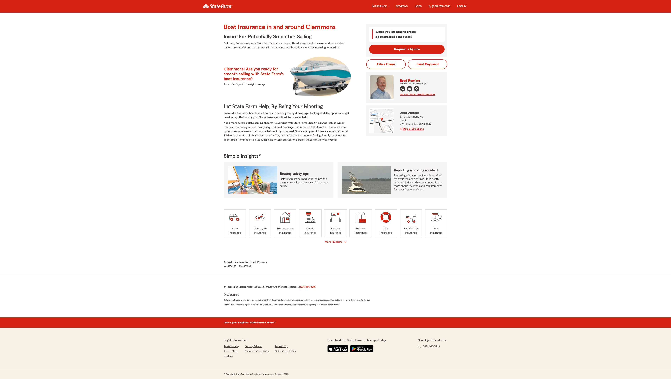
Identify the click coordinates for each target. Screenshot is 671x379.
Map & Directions (413, 128)
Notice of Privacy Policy (257, 351)
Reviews (402, 6)
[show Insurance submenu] (388, 6)
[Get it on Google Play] (361, 348)
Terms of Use (230, 351)
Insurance (379, 6)
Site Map (228, 356)
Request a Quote (407, 49)
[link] (217, 6)
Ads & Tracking (231, 346)
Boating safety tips (294, 174)
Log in (461, 6)
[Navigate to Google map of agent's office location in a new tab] (416, 89)
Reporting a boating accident (416, 170)
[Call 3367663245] (402, 89)
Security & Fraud (253, 346)
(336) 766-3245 (441, 6)
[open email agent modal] (409, 89)
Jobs (418, 6)
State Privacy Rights (285, 351)
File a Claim (386, 64)
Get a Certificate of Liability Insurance (417, 94)
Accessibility (281, 346)
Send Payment (427, 64)
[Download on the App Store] (337, 348)
